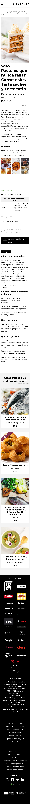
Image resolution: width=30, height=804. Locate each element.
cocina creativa (15, 736)
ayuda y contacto (15, 751)
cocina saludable (15, 733)
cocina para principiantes (15, 726)
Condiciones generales (15, 764)
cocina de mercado (15, 723)
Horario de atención (15, 754)
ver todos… (15, 742)
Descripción (6, 252)
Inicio (3, 11)
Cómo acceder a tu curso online (15, 761)
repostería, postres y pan (15, 739)
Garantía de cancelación (15, 767)
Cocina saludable (11, 11)
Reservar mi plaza (10, 222)
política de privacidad (15, 770)
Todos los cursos (23, 383)
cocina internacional (15, 730)
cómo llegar (15, 758)
